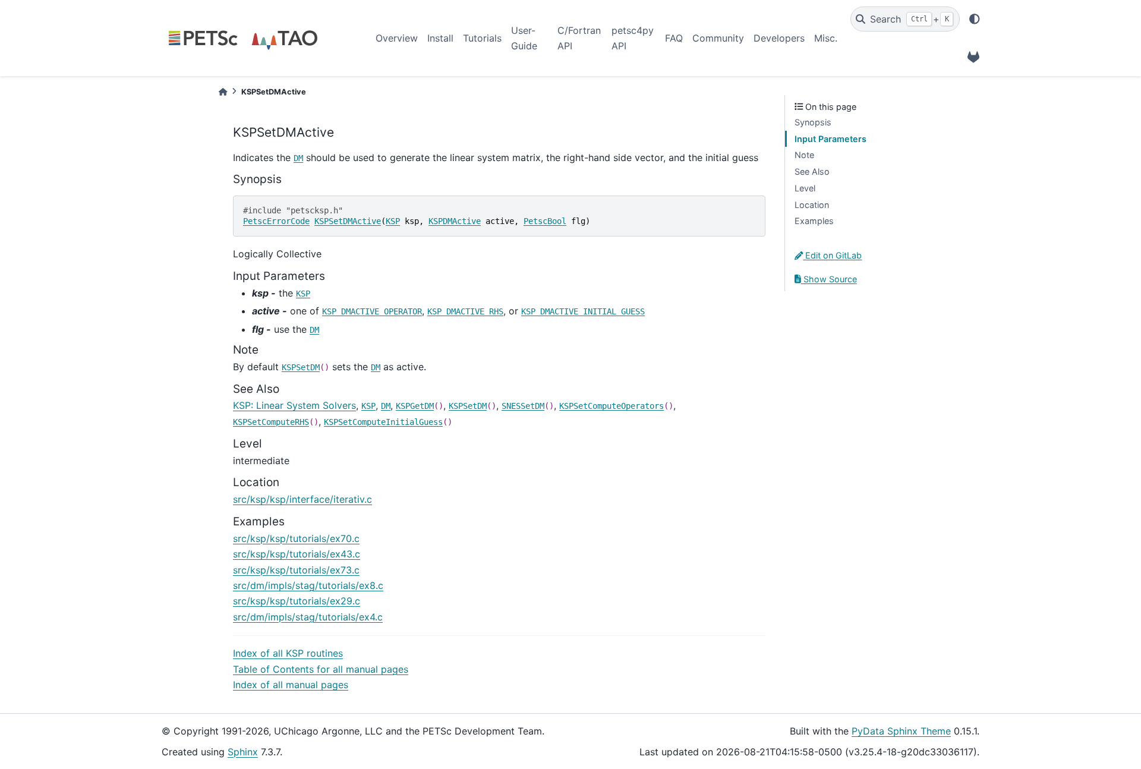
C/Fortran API (579, 38)
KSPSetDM (301, 367)
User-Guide (524, 38)
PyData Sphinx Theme (901, 731)
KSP (393, 221)
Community (718, 38)
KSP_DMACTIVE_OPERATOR (372, 311)
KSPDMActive (454, 221)
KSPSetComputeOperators (611, 406)
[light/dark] (975, 19)
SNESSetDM (523, 406)
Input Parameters (830, 139)
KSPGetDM (415, 406)
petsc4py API (633, 38)
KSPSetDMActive (347, 221)
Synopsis (813, 122)
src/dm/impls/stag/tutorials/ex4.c (308, 617)
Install (440, 38)
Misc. (825, 38)
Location (812, 205)
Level (805, 188)
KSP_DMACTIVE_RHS (465, 311)
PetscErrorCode (276, 221)
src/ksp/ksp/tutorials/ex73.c (296, 570)
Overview (397, 38)
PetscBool (545, 221)
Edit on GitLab (832, 255)
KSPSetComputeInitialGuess (383, 422)
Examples (814, 221)
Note (804, 155)
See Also (812, 171)
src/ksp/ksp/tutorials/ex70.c (296, 538)
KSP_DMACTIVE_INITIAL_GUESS (583, 311)
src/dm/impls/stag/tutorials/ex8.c (308, 585)
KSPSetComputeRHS (271, 422)
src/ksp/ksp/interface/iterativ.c (302, 499)
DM (298, 158)
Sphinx (243, 752)
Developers (779, 38)
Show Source (829, 279)
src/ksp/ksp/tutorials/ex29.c (296, 601)
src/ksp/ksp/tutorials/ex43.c (296, 554)
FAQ (674, 38)
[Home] (223, 92)
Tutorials (482, 38)
